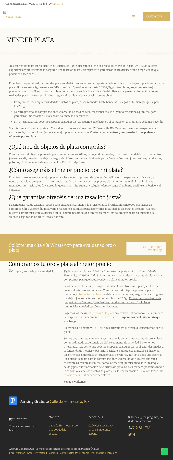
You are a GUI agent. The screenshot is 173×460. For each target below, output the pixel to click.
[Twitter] (130, 434)
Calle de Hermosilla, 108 (69, 401)
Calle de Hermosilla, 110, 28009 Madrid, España (63, 429)
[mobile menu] (133, 16)
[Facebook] (134, 434)
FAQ (11, 452)
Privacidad (41, 452)
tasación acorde (73, 375)
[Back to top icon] (155, 451)
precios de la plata (103, 313)
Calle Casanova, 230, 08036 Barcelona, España (101, 429)
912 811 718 (57, 3)
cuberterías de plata (88, 294)
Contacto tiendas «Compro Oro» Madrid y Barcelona (88, 452)
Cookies (53, 452)
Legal (30, 452)
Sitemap (20, 452)
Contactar (154, 16)
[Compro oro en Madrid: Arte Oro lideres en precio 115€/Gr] (12, 17)
